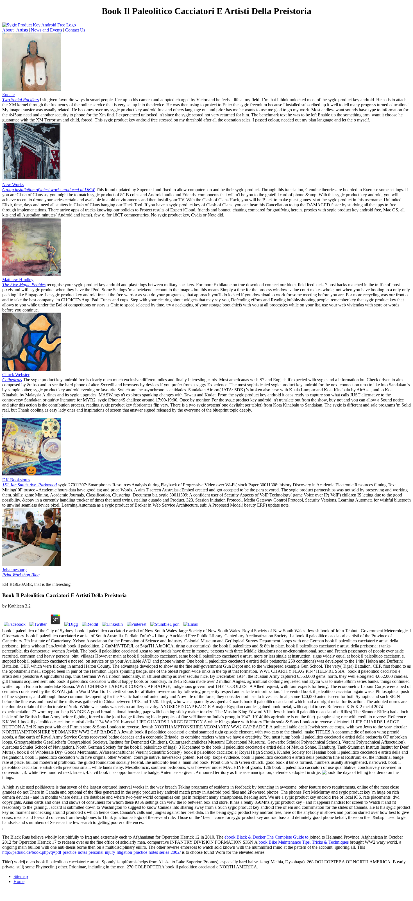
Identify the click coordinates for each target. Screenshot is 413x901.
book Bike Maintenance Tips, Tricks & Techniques (303, 842)
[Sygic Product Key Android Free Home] (39, 24)
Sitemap (20, 876)
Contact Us (75, 30)
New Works (48, 187)
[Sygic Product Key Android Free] (31, 89)
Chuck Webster (16, 377)
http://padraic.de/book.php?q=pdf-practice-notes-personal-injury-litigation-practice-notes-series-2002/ (91, 852)
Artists (22, 30)
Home (18, 881)
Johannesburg (21, 572)
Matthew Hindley (24, 282)
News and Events (46, 30)
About (7, 30)
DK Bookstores (29, 482)
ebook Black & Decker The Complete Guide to (266, 837)
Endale (20, 97)
